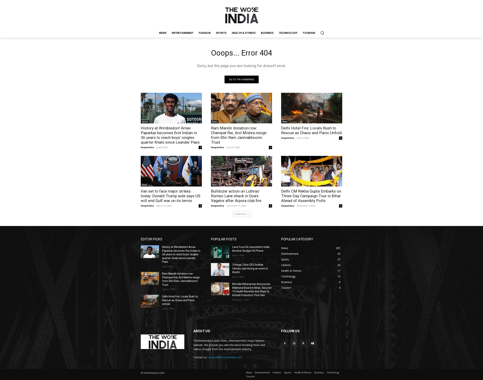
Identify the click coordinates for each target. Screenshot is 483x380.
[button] (322, 32)
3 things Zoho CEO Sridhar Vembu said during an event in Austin (250, 268)
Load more (240, 214)
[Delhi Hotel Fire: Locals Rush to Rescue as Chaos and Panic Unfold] (311, 108)
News (214, 121)
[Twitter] (303, 343)
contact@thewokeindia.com (225, 357)
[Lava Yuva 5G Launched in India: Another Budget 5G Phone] (220, 251)
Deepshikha (147, 147)
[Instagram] (294, 343)
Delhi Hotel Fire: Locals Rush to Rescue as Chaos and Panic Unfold (311, 130)
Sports (145, 121)
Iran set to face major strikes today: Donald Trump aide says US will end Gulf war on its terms (170, 196)
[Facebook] (284, 343)
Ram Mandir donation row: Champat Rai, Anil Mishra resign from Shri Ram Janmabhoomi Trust (239, 135)
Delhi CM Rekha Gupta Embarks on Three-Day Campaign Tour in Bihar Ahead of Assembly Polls (311, 196)
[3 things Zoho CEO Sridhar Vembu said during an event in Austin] (220, 269)
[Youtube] (312, 343)
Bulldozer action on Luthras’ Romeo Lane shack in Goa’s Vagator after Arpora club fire (236, 196)
